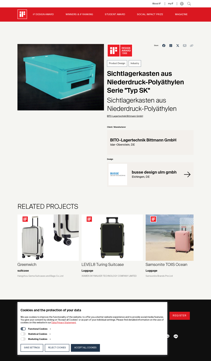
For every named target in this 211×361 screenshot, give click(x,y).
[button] (182, 3)
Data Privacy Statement (63, 323)
